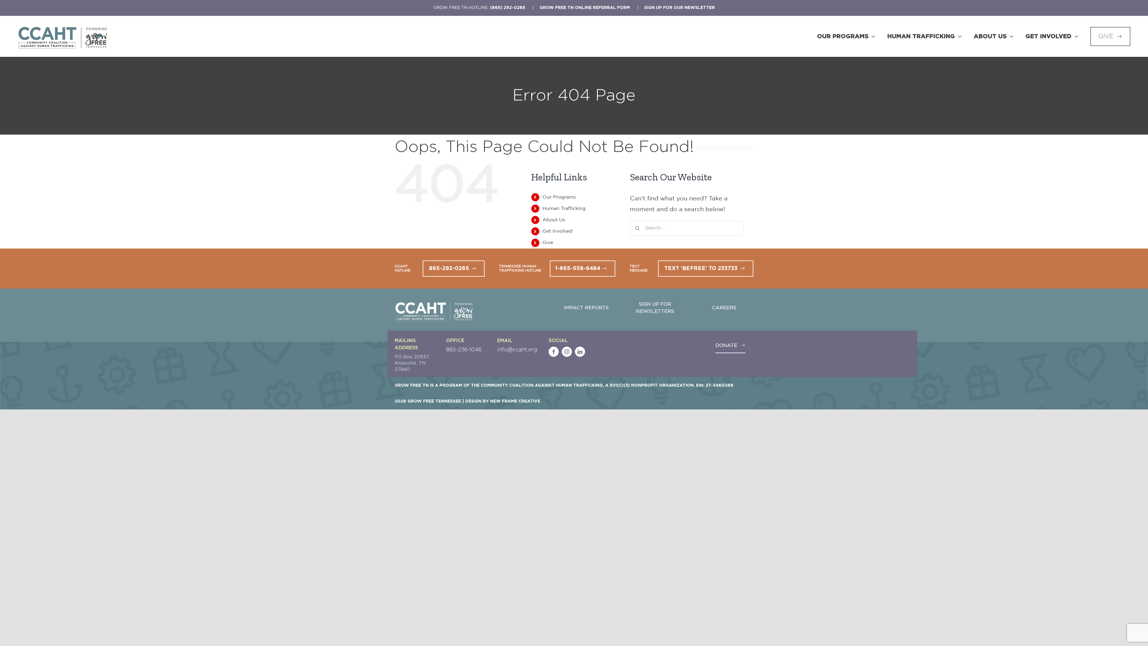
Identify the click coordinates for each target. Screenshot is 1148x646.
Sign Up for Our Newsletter (679, 8)
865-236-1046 (464, 350)
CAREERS (724, 307)
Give (548, 242)
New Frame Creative (515, 401)
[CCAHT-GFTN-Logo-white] (434, 303)
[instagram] (567, 352)
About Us (554, 220)
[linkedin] (580, 352)
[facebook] (554, 352)
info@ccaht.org (517, 350)
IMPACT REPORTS (586, 307)
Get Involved (558, 231)
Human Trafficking (564, 208)
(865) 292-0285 (507, 8)
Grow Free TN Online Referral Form (585, 8)
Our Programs (559, 197)
